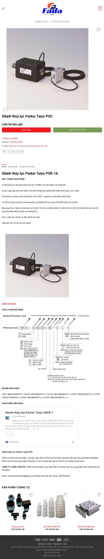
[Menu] (3, 8)
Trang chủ (41, 21)
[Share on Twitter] (13, 152)
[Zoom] (5, 109)
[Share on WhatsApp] (4, 152)
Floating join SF (18, 527)
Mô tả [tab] (4, 167)
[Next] (102, 513)
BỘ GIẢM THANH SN (52, 527)
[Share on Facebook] (9, 152)
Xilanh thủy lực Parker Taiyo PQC (35, 146)
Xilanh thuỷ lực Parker (16, 146)
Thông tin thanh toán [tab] (27, 167)
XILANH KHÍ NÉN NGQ (86, 527)
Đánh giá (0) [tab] (12, 167)
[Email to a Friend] (18, 152)
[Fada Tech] (52, 8)
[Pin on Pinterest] (22, 152)
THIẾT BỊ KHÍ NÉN (60, 21)
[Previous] (2, 513)
